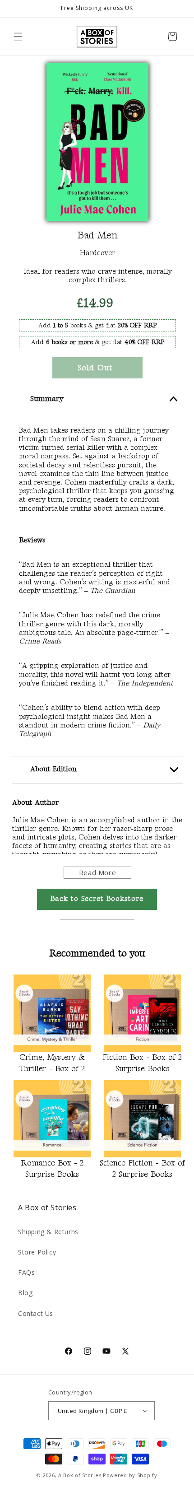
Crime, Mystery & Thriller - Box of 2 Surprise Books (52, 1064)
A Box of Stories (79, 1475)
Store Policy (37, 1252)
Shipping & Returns (48, 1231)
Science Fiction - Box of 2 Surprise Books (142, 1168)
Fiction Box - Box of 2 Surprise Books (142, 1063)
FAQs (26, 1272)
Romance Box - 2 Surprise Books (52, 1168)
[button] (18, 37)
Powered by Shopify (130, 1475)
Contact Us (35, 1313)
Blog (25, 1292)
